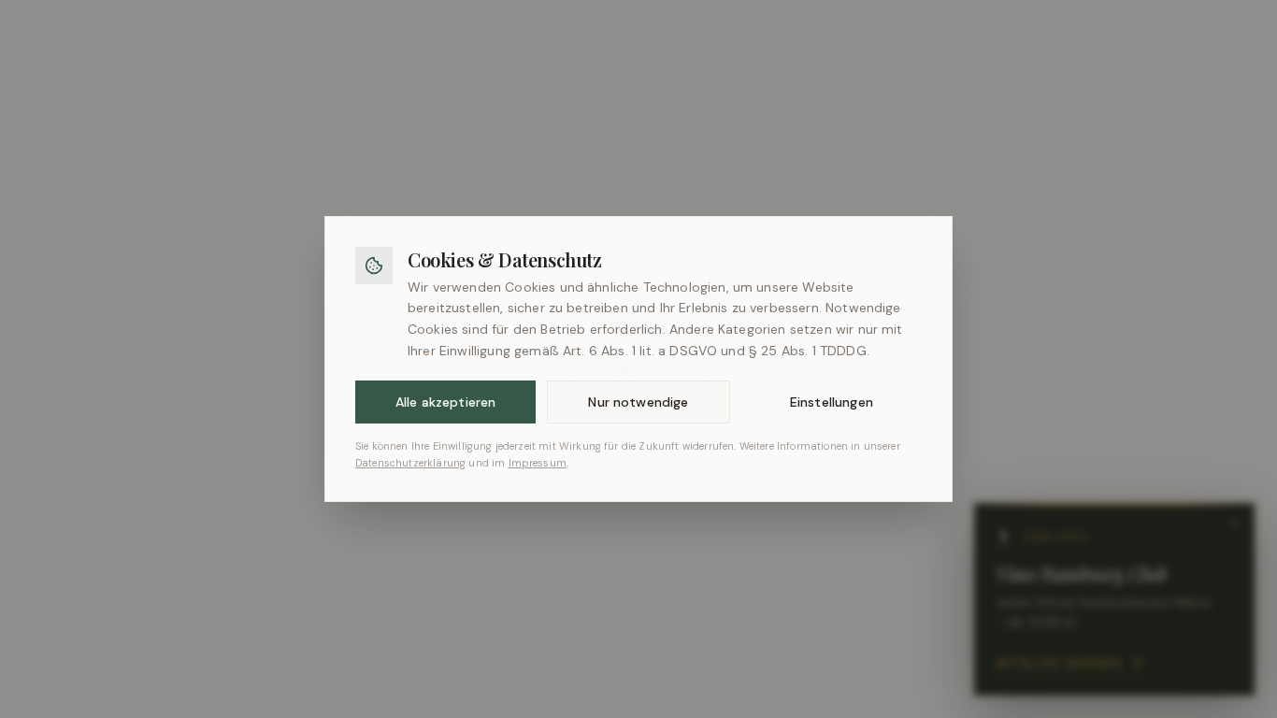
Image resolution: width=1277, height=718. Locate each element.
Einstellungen (831, 402)
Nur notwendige (638, 402)
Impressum (538, 462)
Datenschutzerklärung (410, 462)
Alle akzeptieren (445, 402)
